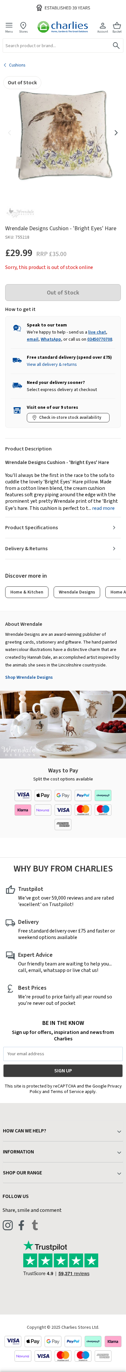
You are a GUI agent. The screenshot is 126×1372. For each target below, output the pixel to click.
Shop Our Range (22, 1172)
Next (116, 133)
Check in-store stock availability (70, 417)
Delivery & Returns (26, 548)
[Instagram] (8, 1225)
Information (18, 1151)
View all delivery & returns (52, 364)
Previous (10, 133)
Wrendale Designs (77, 592)
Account (102, 31)
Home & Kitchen (26, 592)
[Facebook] (21, 1225)
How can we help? (24, 1130)
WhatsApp (51, 339)
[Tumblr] (35, 1225)
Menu (9, 31)
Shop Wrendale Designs (29, 677)
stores (23, 31)
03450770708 (99, 339)
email (32, 339)
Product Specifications (31, 527)
